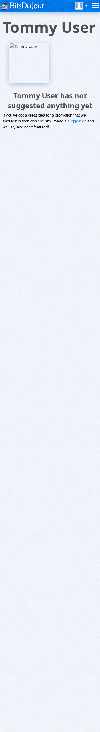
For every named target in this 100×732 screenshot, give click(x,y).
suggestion (76, 121)
